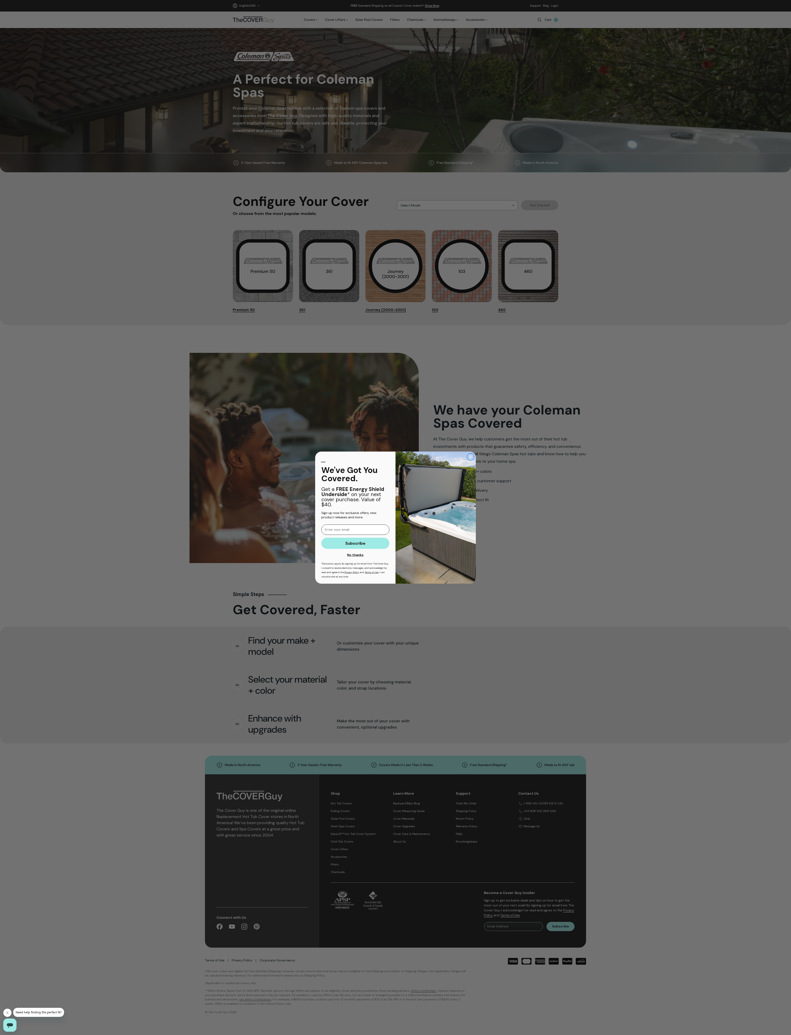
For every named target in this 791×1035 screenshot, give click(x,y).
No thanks (355, 555)
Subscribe (355, 543)
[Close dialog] (470, 456)
